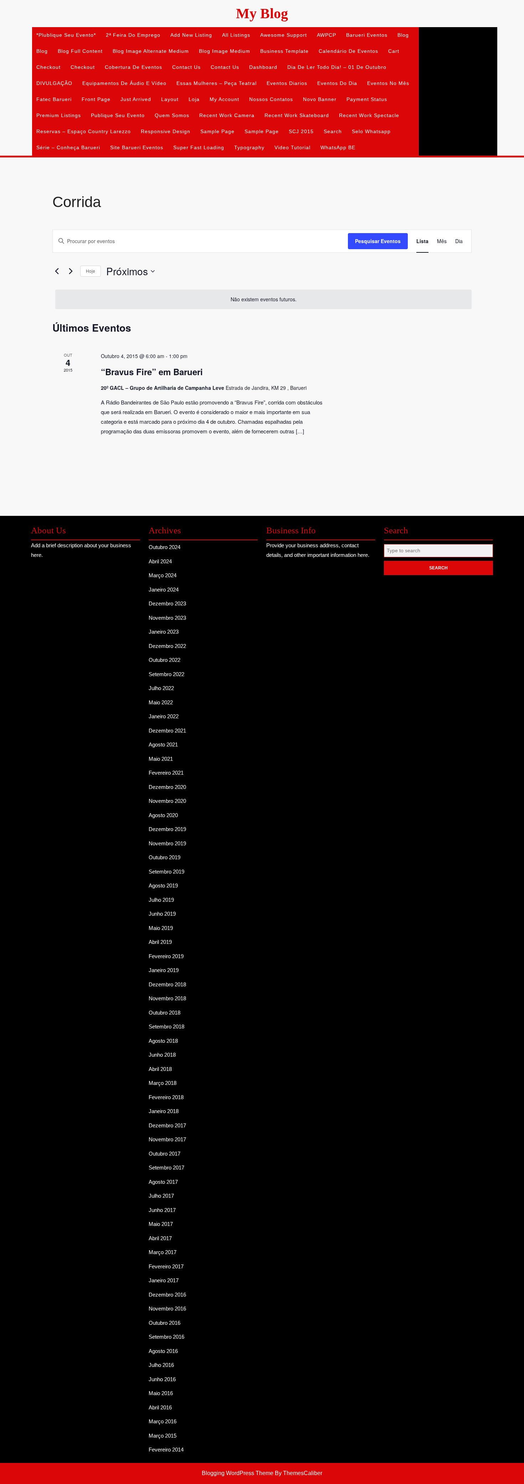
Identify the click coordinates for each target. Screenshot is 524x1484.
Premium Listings (58, 115)
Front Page (96, 99)
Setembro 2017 (166, 1167)
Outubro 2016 (164, 1323)
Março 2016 (162, 1421)
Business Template (284, 51)
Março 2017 (162, 1252)
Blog (403, 35)
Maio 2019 (161, 928)
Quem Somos (172, 115)
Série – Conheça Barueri (68, 147)
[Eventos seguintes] (70, 271)
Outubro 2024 (164, 547)
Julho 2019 (161, 900)
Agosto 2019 (163, 885)
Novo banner (320, 99)
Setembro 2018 (166, 1026)
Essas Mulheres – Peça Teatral (216, 83)
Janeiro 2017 (164, 1280)
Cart (393, 51)
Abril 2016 (160, 1407)
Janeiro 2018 (164, 1111)
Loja (194, 99)
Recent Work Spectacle (369, 115)
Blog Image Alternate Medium (151, 51)
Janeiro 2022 (164, 716)
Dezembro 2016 (167, 1295)
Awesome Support (283, 35)
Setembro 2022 (166, 674)
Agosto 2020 (163, 815)
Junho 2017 (162, 1210)
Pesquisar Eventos (378, 241)
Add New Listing (191, 35)
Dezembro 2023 (167, 603)
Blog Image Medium (224, 51)
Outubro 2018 (164, 1013)
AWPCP (326, 35)
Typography (249, 147)
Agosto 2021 (163, 744)
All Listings (236, 35)
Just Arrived (135, 99)
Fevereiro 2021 (166, 773)
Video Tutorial (292, 147)
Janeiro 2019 (164, 970)
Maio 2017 (161, 1224)
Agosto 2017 (163, 1182)
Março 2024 (162, 575)
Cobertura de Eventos (133, 67)
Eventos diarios (287, 83)
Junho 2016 (162, 1379)
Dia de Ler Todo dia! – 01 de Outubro (336, 67)
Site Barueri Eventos (136, 147)
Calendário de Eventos (348, 51)
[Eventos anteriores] (56, 271)
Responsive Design (165, 131)
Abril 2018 (160, 1069)
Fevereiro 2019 (166, 956)
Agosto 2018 (163, 1041)
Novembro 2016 (167, 1309)
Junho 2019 (162, 914)
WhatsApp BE (337, 147)
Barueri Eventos (366, 35)
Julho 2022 (161, 688)
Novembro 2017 (167, 1139)
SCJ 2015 (301, 131)
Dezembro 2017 (167, 1125)
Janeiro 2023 (164, 632)
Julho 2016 (161, 1365)
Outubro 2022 (164, 660)
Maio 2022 (161, 702)
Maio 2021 (161, 759)
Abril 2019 (160, 942)
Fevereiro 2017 (166, 1266)
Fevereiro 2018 (166, 1097)
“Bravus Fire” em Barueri (152, 372)
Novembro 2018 (167, 998)
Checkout (48, 67)
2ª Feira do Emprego (133, 35)
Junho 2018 (162, 1055)
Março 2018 (162, 1083)
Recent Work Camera (227, 115)
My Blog (262, 13)
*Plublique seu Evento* (66, 35)
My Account (224, 99)
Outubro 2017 (164, 1154)
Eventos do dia (337, 83)
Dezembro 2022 (167, 646)
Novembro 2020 (167, 801)
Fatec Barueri (54, 99)
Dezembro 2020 (167, 787)
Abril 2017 (160, 1238)
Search (333, 131)
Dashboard (263, 67)
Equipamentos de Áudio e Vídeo (124, 83)
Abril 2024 (160, 561)
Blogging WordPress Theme (237, 1473)
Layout (170, 99)
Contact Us (186, 67)
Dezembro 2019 (167, 829)
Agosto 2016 (163, 1351)
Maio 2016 (161, 1393)
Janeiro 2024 (164, 590)
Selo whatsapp (371, 131)
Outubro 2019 (164, 857)
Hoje (90, 271)
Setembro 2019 (166, 872)
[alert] (263, 299)
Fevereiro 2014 (166, 1450)
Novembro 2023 (167, 618)
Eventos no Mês (388, 83)
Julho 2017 (161, 1196)
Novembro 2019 (167, 843)
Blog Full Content (80, 51)
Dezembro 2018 (167, 984)
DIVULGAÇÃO (54, 83)
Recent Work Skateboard (296, 115)
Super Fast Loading (198, 147)
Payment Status (366, 99)
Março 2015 (162, 1436)
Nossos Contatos (271, 99)
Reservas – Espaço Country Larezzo (83, 131)
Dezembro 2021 (167, 731)
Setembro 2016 (166, 1337)
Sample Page (217, 131)
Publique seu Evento (118, 115)
